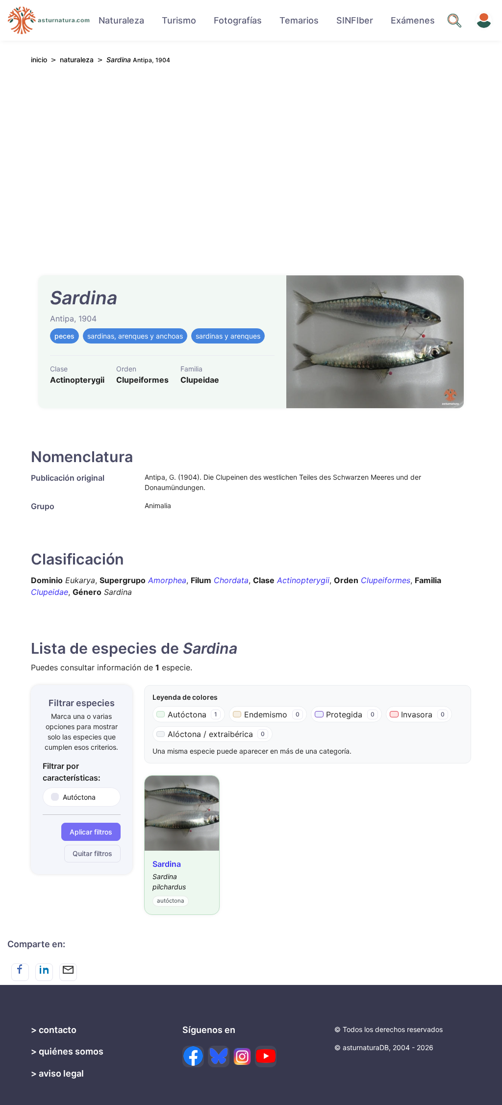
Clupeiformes (385, 580)
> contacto (53, 1030)
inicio (39, 59)
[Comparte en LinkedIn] (44, 972)
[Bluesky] (218, 1056)
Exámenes (413, 20)
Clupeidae (49, 592)
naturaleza (77, 59)
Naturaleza (121, 20)
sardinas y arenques (228, 336)
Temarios (299, 20)
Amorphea (167, 580)
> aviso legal (57, 1073)
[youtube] (265, 1056)
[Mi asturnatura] (484, 20)
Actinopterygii (303, 580)
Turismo (179, 20)
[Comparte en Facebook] (20, 972)
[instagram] (242, 1056)
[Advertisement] (251, 163)
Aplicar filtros (91, 832)
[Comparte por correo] (68, 972)
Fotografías (238, 20)
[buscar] (454, 20)
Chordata (231, 580)
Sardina (166, 864)
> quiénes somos (67, 1051)
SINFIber (354, 20)
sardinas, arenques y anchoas (135, 336)
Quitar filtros (92, 853)
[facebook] (193, 1056)
